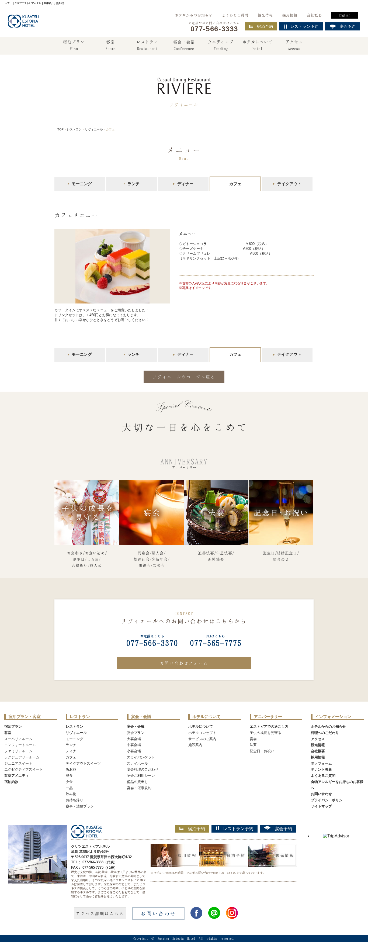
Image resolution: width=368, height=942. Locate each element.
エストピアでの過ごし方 (269, 726)
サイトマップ (321, 806)
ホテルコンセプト (202, 733)
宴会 (253, 739)
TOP (60, 129)
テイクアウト (289, 183)
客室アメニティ (16, 776)
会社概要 (314, 15)
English (344, 15)
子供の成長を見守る (265, 733)
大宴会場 (134, 739)
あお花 (71, 769)
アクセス (294, 45)
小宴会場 (134, 751)
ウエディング (221, 45)
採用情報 (289, 15)
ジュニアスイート (18, 763)
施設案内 (195, 745)
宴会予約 (283, 828)
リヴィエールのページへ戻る (184, 377)
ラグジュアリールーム (21, 757)
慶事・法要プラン (80, 806)
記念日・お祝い (262, 751)
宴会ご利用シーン (141, 776)
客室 (111, 45)
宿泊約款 (11, 782)
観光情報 (265, 15)
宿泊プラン (74, 45)
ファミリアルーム (18, 751)
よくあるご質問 (235, 15)
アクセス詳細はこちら (100, 913)
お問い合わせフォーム (184, 663)
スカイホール (137, 763)
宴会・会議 (184, 45)
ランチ (133, 183)
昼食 (69, 776)
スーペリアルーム (18, 739)
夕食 (69, 782)
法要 (253, 745)
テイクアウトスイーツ (83, 763)
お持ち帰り (74, 800)
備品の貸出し (137, 782)
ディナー (185, 183)
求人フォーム (321, 763)
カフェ (71, 757)
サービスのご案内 (202, 739)
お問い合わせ (321, 794)
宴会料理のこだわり (142, 769)
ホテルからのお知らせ (194, 15)
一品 (69, 788)
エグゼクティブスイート (23, 769)
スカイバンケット (141, 757)
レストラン (147, 45)
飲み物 (71, 794)
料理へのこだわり (325, 733)
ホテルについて (257, 45)
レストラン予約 (238, 828)
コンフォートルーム (20, 745)
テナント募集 (321, 769)
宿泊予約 (265, 26)
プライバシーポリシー (328, 800)
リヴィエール (94, 129)
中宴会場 (134, 745)
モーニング (82, 183)
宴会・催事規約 (139, 788)
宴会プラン (135, 733)
